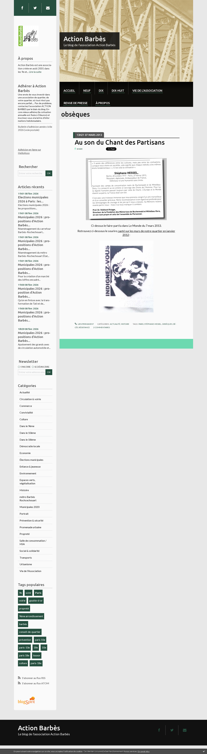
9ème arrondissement (31, 616)
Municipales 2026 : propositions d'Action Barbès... (34, 221)
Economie (25, 452)
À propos (103, 103)
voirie (22, 600)
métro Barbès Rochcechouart (28, 498)
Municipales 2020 (29, 506)
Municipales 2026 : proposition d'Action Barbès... (34, 292)
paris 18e (24, 655)
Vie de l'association (147, 90)
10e (44, 647)
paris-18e (36, 663)
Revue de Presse (75, 103)
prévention (25, 639)
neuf (87, 90)
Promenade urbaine (30, 527)
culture (23, 663)
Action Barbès (85, 38)
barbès (23, 624)
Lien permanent (85, 324)
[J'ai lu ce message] (203, 751)
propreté (24, 608)
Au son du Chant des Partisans (120, 142)
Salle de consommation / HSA (33, 542)
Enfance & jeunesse (30, 466)
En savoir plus (144, 751)
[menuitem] (69, 88)
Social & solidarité (29, 550)
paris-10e (24, 647)
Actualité (25, 392)
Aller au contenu (10, 2)
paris (141, 324)
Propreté (25, 533)
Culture (24, 419)
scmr (28, 592)
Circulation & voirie (30, 399)
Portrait (24, 513)
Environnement (28, 473)
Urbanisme (26, 564)
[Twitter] (35, 8)
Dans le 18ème (28, 439)
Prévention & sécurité (31, 520)
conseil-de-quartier (29, 631)
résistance (84, 327)
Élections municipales (31, 459)
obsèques (167, 324)
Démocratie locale (30, 446)
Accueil (69, 90)
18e (36, 647)
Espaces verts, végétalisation (27, 481)
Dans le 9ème (27, 426)
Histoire (24, 490)
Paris (38, 592)
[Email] (48, 8)
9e (20, 592)
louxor (36, 655)
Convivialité (26, 412)
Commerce (26, 405)
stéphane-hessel (152, 324)
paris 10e (40, 639)
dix (101, 90)
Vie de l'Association (30, 570)
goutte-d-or (36, 600)
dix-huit (118, 90)
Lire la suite (35, 71)
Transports (26, 557)
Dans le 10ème (28, 432)
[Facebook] (22, 8)
